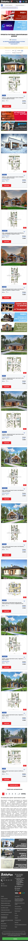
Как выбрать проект (4, 907)
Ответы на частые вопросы (6, 905)
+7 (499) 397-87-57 (19, 884)
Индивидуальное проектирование (4, 917)
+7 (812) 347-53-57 (19, 882)
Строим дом (17, 896)
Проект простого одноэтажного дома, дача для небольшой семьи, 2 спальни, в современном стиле (12, 603)
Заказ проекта (3, 923)
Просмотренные (4, 925)
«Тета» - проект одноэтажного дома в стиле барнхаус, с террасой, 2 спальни (13, 491)
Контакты (16, 915)
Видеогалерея (17, 910)
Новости (16, 917)
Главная (2, 896)
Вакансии (16, 922)
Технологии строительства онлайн (20, 903)
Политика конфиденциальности (20, 924)
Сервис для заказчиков (5, 909)
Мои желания (3, 928)
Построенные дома (18, 908)
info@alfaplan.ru (19, 886)
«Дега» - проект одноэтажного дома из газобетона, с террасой (13, 771)
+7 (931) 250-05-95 (19, 880)
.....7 (19, 794)
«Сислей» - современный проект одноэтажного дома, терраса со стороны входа (13, 379)
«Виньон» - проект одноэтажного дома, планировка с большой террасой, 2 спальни (13, 98)
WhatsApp (18, 888)
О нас (16, 913)
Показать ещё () (14, 785)
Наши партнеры (18, 906)
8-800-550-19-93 (19, 879)
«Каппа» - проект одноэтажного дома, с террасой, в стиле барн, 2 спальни (14, 659)
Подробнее (6, 106)
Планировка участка (4, 914)
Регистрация (4, 885)
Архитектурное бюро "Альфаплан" (5, 877)
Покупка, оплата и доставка (6, 900)
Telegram (18, 889)
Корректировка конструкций (6, 912)
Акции (16, 926)
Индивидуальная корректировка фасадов (7, 921)
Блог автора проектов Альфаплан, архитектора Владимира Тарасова (19, 899)
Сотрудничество (18, 920)
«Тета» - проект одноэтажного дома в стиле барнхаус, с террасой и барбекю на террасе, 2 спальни (13, 234)
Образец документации (5, 903)
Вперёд (23, 794)
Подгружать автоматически (14, 789)
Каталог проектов (4, 898)
